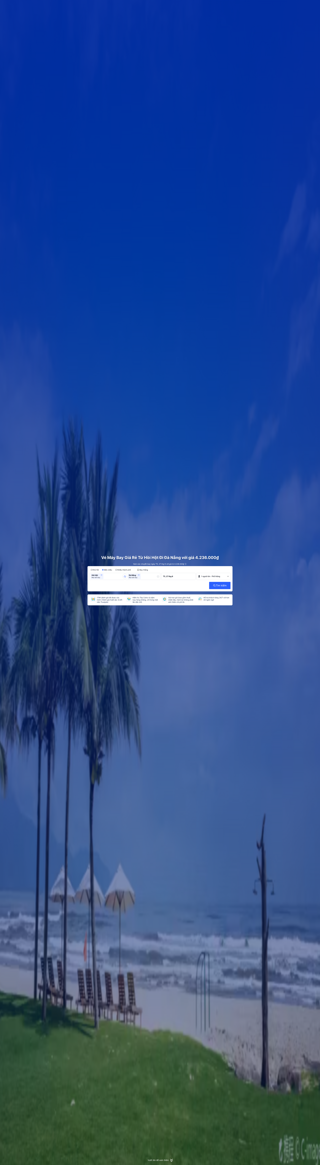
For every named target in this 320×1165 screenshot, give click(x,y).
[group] (107, 576)
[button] (264, 4)
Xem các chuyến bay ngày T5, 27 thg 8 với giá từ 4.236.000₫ (158, 564)
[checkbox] (142, 570)
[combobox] (104, 576)
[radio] (95, 570)
